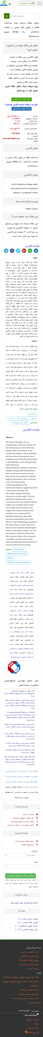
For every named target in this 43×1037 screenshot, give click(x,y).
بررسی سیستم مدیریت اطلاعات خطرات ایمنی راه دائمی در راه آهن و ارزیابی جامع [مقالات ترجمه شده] (19, 736)
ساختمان (34, 270)
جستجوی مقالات (28, 844)
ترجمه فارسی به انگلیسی (30, 956)
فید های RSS (33, 1032)
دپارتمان (35, 851)
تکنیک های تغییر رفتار (20, 423)
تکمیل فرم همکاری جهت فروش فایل (24, 903)
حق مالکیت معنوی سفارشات (24, 818)
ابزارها (36, 1024)
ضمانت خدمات (29, 814)
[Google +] (24, 250)
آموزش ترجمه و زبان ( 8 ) (28, 919)
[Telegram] (6, 250)
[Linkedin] (36, 250)
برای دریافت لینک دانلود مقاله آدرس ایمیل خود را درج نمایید (21, 88)
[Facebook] (12, 250)
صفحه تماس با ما (34, 1002)
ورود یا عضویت (26, 3)
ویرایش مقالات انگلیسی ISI (29, 960)
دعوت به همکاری (32, 1019)
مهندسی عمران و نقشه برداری (18, 776)
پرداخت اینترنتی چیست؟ (29, 990)
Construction (19, 549)
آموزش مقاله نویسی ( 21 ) (28, 922)
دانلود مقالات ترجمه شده (25, 841)
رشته (36, 862)
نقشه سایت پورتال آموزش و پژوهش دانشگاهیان (21, 977)
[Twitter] (18, 250)
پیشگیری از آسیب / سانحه (18, 418)
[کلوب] (30, 250)
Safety (10, 558)
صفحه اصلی (33, 771)
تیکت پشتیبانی (33, 1028)
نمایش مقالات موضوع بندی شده (20, 875)
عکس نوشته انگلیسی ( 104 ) (27, 929)
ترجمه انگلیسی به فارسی (30, 952)
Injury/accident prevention (17, 554)
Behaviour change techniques (18, 562)
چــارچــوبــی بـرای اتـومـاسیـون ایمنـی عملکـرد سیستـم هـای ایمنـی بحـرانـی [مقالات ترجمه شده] (19, 726)
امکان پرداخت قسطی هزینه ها (23, 821)
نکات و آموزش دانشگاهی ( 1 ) (26, 926)
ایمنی (33, 418)
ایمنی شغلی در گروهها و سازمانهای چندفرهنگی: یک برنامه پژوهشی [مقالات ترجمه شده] (19, 693)
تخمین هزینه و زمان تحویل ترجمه (26, 998)
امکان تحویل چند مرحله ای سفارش (21, 825)
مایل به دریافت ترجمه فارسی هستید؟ (21, 105)
